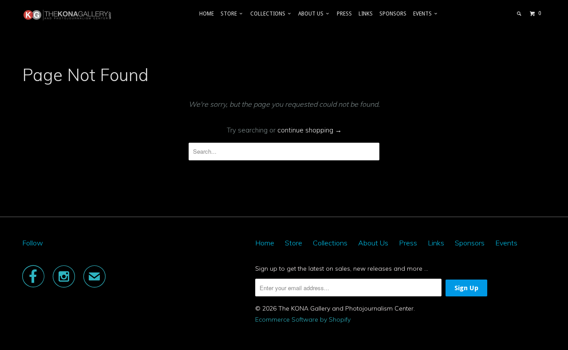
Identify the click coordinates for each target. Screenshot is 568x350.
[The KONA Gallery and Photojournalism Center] (67, 15)
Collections (269, 14)
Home (206, 14)
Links (366, 14)
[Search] (519, 14)
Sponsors (392, 14)
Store (230, 14)
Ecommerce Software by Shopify (303, 319)
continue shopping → (309, 130)
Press (344, 14)
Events (423, 14)
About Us (312, 14)
